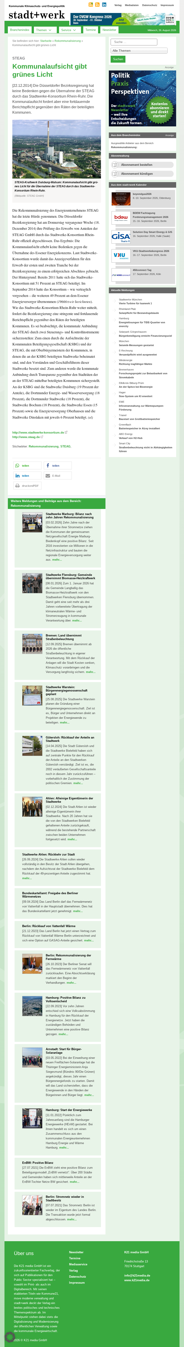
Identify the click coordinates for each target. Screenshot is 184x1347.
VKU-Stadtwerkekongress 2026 (151, 251)
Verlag (73, 1270)
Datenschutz (77, 1276)
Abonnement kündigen (137, 173)
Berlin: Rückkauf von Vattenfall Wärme (48, 926)
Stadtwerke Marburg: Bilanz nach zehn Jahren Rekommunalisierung (70, 515)
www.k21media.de (136, 1280)
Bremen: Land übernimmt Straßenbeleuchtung (63, 637)
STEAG (65, 446)
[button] (56, 161)
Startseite (46, 41)
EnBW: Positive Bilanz (37, 1162)
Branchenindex (19, 30)
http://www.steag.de (26, 437)
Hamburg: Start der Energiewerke (69, 1110)
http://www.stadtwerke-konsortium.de (38, 432)
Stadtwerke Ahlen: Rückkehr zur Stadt (48, 854)
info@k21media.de (137, 1275)
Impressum (77, 1282)
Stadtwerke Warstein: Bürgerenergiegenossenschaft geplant (66, 690)
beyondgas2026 (142, 194)
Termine (90, 30)
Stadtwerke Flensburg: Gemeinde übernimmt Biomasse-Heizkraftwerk (70, 576)
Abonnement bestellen (136, 164)
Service (66, 30)
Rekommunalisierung (68, 41)
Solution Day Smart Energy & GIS (152, 232)
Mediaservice (78, 1264)
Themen (41, 30)
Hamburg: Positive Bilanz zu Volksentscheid (65, 999)
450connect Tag (142, 270)
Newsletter (109, 30)
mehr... (57, 559)
